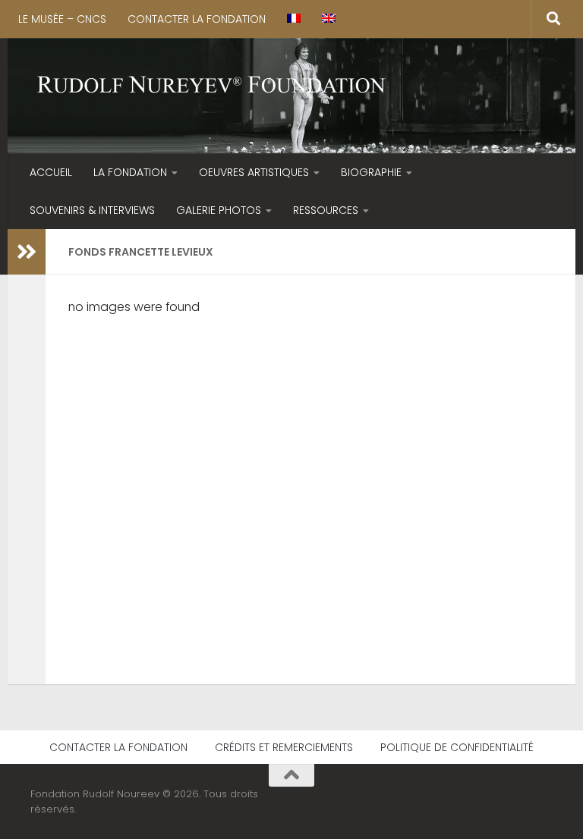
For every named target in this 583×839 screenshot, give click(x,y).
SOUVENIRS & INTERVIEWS (92, 210)
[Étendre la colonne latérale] (27, 252)
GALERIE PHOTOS (218, 210)
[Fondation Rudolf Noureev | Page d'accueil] (211, 86)
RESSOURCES (325, 210)
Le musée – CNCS (62, 19)
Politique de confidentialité (457, 747)
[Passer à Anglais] (328, 19)
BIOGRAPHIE (371, 172)
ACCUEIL (51, 172)
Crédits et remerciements (284, 747)
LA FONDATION (130, 172)
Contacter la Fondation (197, 19)
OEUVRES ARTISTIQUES (254, 172)
